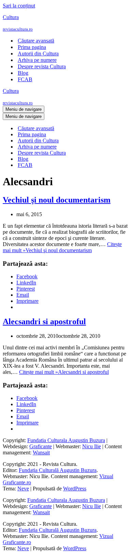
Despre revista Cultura (42, 66)
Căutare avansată (36, 40)
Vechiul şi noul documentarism (56, 199)
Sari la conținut (19, 5)
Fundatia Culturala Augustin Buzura (66, 440)
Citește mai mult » (62, 247)
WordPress (74, 488)
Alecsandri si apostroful (44, 321)
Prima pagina (32, 47)
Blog (23, 73)
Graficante (40, 446)
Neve (23, 488)
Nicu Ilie (91, 446)
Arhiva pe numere (37, 60)
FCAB (25, 79)
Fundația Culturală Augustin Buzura (58, 470)
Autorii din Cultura (38, 53)
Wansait (41, 452)
